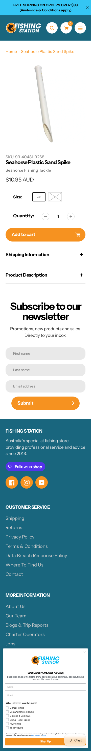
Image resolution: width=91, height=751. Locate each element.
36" (55, 197)
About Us (16, 606)
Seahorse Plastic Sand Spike (47, 51)
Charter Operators (25, 634)
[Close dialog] (84, 652)
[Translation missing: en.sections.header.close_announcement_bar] (87, 7)
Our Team (16, 616)
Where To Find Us (24, 565)
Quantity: (23, 216)
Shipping (15, 518)
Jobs (10, 644)
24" (39, 197)
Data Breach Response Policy (36, 555)
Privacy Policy (20, 537)
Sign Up (45, 741)
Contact (14, 574)
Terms (44, 735)
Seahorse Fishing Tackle (28, 170)
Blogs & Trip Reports (27, 625)
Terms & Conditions (27, 546)
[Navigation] (80, 28)
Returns (14, 527)
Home (11, 51)
